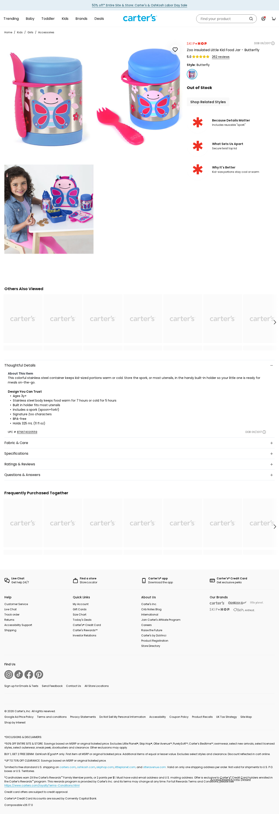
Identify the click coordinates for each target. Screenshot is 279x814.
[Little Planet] (257, 603)
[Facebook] (28, 674)
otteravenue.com (154, 767)
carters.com (68, 767)
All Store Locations (97, 686)
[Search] (251, 18)
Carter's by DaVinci (153, 635)
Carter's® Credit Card (87, 625)
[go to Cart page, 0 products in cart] (274, 18)
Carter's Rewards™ (85, 630)
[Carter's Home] (139, 18)
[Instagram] (8, 674)
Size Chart (79, 614)
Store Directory (150, 646)
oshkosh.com (86, 767)
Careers (146, 625)
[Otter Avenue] (244, 609)
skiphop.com (105, 767)
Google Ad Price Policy (19, 717)
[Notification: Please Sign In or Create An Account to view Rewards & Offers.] (263, 18)
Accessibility (157, 717)
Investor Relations (84, 635)
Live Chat (10, 609)
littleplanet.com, (126, 767)
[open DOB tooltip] (273, 43)
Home (8, 32)
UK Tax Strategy (226, 717)
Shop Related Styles (208, 101)
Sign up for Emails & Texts (21, 686)
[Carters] (217, 603)
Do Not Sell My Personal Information (122, 717)
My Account (80, 604)
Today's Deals (82, 620)
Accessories (46, 32)
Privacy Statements (83, 717)
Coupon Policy (179, 717)
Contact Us (73, 686)
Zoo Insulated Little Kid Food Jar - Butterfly (223, 49)
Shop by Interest (15, 722)
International (149, 614)
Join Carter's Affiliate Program (160, 620)
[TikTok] (18, 674)
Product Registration (154, 640)
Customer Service (16, 604)
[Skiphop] (220, 609)
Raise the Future (151, 630)
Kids (65, 18)
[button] (274, 322)
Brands (81, 18)
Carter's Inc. (149, 604)
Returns (9, 620)
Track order (11, 614)
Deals (99, 18)
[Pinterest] (38, 674)
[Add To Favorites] (175, 49)
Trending (11, 18)
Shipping (10, 630)
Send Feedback (52, 686)
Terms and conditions (52, 717)
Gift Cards (80, 609)
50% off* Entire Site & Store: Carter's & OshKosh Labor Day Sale (139, 5)
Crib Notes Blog (151, 609)
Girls (30, 32)
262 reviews (221, 56)
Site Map (246, 717)
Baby (30, 18)
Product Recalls (202, 717)
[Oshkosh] (237, 603)
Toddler (48, 18)
